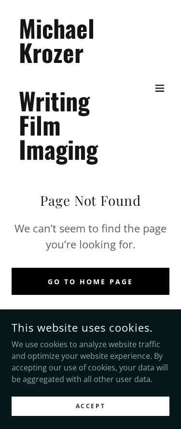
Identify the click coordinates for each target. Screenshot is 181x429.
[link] (67, 157)
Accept (90, 406)
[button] (159, 88)
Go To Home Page (90, 281)
